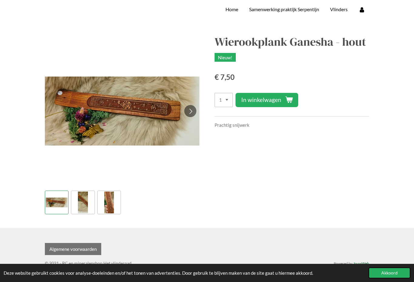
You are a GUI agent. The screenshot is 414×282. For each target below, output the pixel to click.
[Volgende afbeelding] (190, 111)
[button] (56, 202)
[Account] (362, 9)
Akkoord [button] (389, 273)
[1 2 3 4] (224, 100)
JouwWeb (361, 263)
